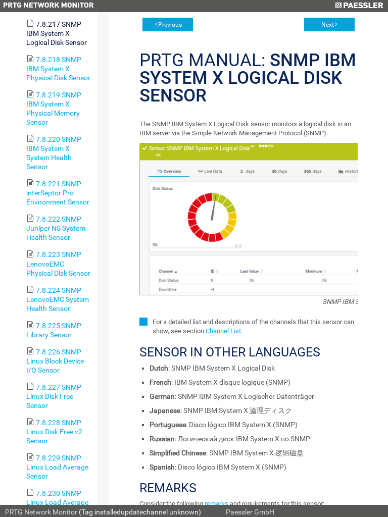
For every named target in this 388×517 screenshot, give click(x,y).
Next (327, 24)
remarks (216, 503)
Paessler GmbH (250, 512)
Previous (170, 24)
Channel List (223, 331)
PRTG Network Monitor (41, 512)
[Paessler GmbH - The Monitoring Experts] (359, 6)
